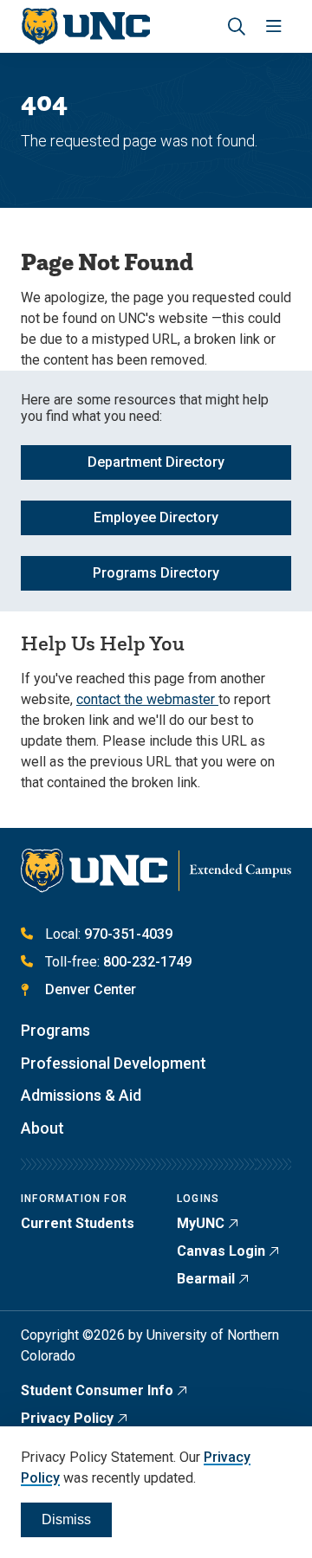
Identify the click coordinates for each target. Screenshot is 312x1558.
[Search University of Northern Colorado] (237, 26)
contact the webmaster (147, 699)
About (42, 1128)
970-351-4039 (128, 934)
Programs (55, 1030)
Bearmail (206, 1278)
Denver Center (90, 989)
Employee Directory (156, 517)
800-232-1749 (147, 962)
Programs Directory (156, 573)
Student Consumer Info (97, 1390)
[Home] (85, 26)
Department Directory (156, 462)
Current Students (77, 1223)
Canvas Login (221, 1251)
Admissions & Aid (81, 1095)
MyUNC (200, 1223)
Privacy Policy (67, 1418)
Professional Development (113, 1063)
